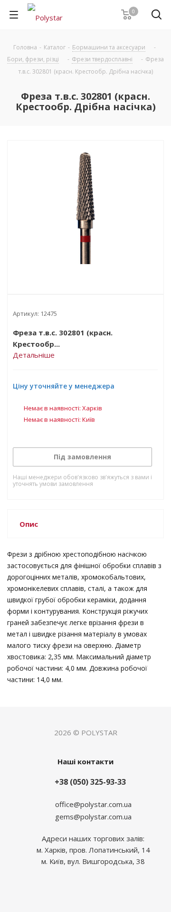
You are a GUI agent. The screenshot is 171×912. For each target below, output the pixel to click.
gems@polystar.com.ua (93, 816)
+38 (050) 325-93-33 (90, 782)
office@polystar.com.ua (93, 804)
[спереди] (85, 209)
